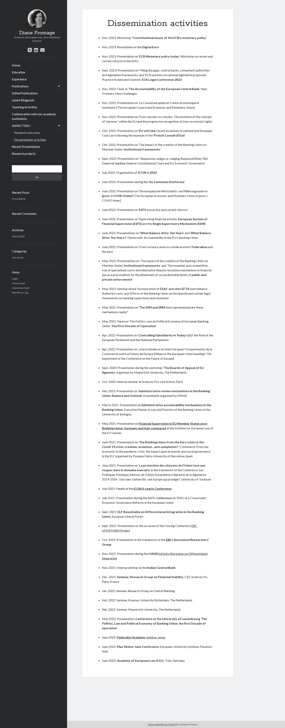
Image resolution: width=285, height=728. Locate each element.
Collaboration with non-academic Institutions (34, 116)
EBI (168, 539)
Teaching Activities (24, 107)
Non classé (17, 257)
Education (18, 72)
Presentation (19, 198)
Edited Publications (25, 93)
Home (16, 65)
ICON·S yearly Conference (153, 488)
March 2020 (18, 236)
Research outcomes (27, 132)
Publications (20, 86)
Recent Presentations (26, 146)
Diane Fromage (37, 33)
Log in (15, 278)
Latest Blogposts (23, 100)
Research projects (24, 153)
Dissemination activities (30, 139)
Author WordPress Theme (162, 724)
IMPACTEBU (21, 125)
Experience (19, 79)
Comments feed (20, 287)
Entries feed (18, 283)
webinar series (141, 637)
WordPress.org (20, 292)
